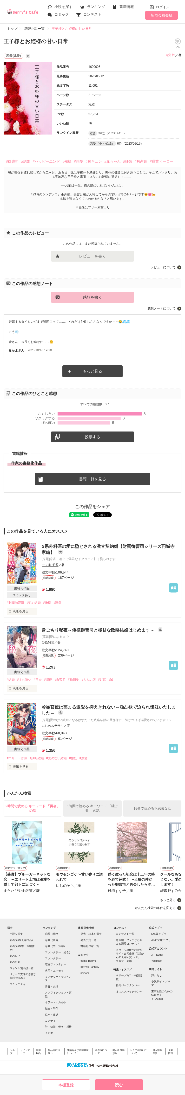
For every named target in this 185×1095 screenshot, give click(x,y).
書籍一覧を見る (92, 479)
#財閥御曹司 (15, 603)
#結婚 (25, 161)
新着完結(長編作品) (21, 940)
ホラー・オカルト (55, 1002)
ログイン (162, 7)
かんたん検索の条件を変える (155, 908)
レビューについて (163, 267)
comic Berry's (88, 960)
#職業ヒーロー (161, 161)
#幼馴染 (73, 680)
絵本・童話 (51, 1014)
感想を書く (92, 297)
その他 (49, 1032)
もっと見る (92, 371)
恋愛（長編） (53, 940)
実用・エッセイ (54, 970)
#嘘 (110, 680)
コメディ (50, 1020)
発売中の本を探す (91, 933)
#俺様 (67, 161)
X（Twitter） (158, 954)
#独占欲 (141, 161)
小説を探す (63, 7)
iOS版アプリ (158, 933)
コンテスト (92, 14)
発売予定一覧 (88, 940)
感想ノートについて (161, 308)
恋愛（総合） (53, 933)
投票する (92, 437)
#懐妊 (73, 758)
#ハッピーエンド (46, 161)
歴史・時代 (51, 1008)
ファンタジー (53, 958)
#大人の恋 (88, 680)
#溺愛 (78, 161)
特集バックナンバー (128, 985)
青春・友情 (51, 986)
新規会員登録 (161, 15)
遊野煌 (170, 55)
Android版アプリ (161, 940)
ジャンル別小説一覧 (21, 968)
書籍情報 (126, 7)
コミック (61, 14)
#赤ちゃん (112, 161)
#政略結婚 (37, 758)
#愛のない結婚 (56, 758)
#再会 (38, 680)
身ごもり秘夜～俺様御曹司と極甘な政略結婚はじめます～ (99, 630)
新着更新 (15, 961)
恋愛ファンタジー (55, 964)
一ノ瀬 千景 (50, 565)
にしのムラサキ (53, 726)
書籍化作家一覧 (89, 946)
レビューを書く (92, 256)
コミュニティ (18, 984)
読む (119, 1085)
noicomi (84, 973)
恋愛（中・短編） (55, 946)
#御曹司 (12, 161)
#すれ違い (24, 680)
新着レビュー (18, 955)
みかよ (13, 350)
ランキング (96, 7)
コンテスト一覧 (125, 933)
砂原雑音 (48, 642)
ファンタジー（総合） (58, 952)
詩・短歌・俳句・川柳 (58, 1026)
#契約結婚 (33, 603)
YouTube (156, 960)
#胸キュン (94, 161)
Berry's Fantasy (89, 966)
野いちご (156, 975)
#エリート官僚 (17, 758)
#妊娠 (127, 161)
